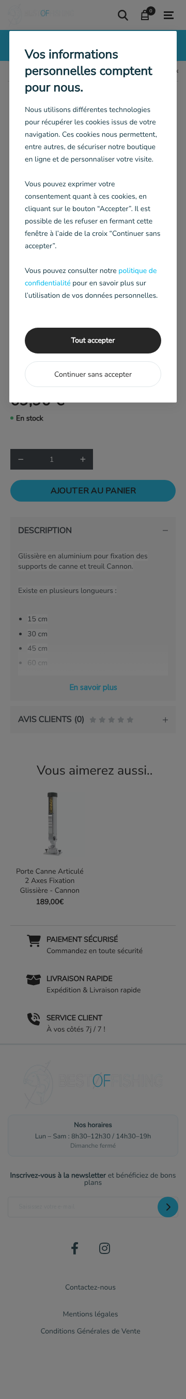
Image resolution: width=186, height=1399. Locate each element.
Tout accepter (93, 340)
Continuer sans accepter (93, 374)
